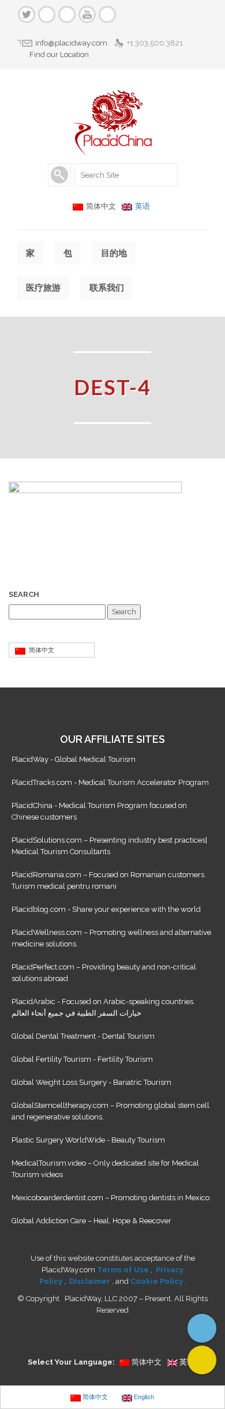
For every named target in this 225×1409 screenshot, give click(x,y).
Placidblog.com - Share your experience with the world (106, 909)
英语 (142, 206)
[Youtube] (87, 14)
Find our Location (59, 54)
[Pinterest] (107, 14)
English (143, 1396)
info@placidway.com (71, 43)
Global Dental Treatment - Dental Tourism (83, 1036)
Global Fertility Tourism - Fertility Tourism (82, 1059)
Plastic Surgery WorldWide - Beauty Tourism (88, 1140)
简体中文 (39, 650)
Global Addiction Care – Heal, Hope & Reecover (91, 1220)
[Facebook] (46, 14)
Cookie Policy (157, 1281)
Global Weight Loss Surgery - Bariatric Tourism (91, 1082)
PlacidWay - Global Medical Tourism (74, 759)
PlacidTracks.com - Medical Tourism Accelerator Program (110, 782)
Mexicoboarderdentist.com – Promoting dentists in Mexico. (111, 1197)
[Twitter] (26, 14)
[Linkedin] (67, 14)
